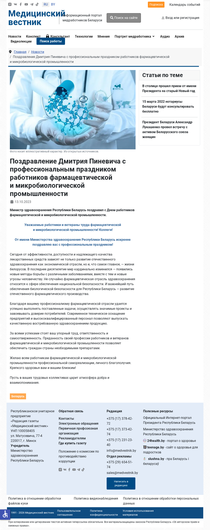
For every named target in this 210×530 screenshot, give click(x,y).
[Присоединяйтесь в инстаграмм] (9, 5)
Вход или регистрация (182, 18)
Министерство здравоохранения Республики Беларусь (168, 431)
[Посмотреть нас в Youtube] (26, 5)
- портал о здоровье (171, 441)
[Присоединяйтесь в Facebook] (20, 5)
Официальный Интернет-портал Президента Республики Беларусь (169, 420)
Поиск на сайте (125, 18)
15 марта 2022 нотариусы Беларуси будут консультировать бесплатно (168, 106)
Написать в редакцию (121, 483)
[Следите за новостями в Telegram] (31, 5)
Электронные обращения (78, 423)
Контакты (66, 419)
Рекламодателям (72, 438)
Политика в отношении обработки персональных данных (161, 501)
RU (46, 4)
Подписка (156, 4)
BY (53, 4)
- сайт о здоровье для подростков (170, 449)
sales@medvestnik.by (122, 473)
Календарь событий (184, 5)
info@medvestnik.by (121, 451)
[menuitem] (33, 36)
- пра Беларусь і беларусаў (166, 461)
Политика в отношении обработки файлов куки (34, 501)
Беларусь (17, 396)
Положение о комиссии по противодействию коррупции (79, 456)
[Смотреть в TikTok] (37, 5)
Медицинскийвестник (36, 17)
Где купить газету (72, 443)
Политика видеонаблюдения (96, 498)
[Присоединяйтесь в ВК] (15, 5)
